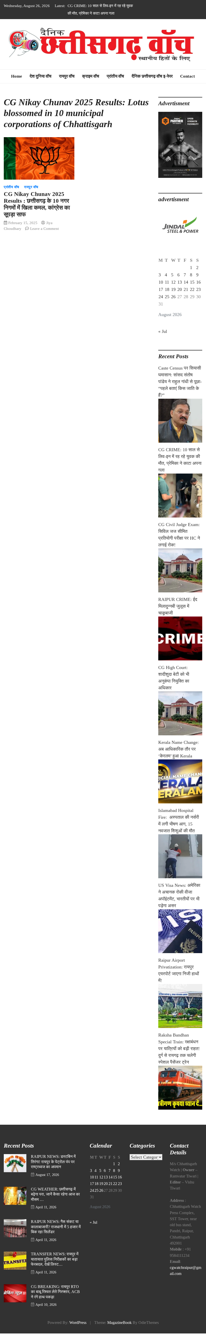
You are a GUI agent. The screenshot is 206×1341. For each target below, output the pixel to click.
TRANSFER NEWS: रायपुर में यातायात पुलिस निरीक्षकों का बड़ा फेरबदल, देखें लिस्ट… (54, 1259)
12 (173, 282)
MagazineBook (119, 1322)
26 (173, 296)
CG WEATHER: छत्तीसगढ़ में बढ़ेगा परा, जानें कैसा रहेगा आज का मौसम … (55, 1194)
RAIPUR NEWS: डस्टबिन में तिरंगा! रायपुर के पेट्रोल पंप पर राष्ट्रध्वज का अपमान (53, 1161)
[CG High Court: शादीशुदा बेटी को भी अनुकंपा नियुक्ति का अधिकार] (180, 713)
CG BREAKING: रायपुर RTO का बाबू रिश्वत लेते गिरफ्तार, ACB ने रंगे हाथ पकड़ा (55, 1291)
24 (161, 296)
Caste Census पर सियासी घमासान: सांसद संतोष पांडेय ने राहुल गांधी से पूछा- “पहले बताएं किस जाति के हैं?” (180, 382)
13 (179, 282)
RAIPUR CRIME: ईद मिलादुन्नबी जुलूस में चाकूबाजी (177, 606)
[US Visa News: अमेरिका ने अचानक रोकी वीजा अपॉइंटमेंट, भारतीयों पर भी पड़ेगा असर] (180, 931)
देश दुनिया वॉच (41, 76)
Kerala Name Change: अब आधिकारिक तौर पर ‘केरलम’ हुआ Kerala (178, 749)
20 (179, 289)
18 (167, 289)
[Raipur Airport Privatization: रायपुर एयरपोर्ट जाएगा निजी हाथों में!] (180, 1006)
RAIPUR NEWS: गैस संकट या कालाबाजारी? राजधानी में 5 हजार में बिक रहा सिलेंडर (56, 1226)
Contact (187, 76)
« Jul (162, 331)
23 (198, 289)
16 (198, 282)
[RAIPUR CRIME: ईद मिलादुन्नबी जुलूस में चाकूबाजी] (180, 638)
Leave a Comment (44, 228)
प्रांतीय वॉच (115, 76)
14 (186, 282)
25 (167, 296)
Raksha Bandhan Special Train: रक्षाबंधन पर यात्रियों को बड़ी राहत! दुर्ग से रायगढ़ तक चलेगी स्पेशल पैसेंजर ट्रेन (179, 1049)
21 (186, 289)
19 (173, 289)
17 (161, 289)
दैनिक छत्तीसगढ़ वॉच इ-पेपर (152, 76)
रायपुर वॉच (67, 76)
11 (167, 282)
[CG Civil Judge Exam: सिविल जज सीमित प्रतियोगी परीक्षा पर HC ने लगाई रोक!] (180, 570)
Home (16, 76)
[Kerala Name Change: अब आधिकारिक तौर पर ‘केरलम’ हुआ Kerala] (180, 781)
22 (192, 289)
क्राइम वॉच (90, 76)
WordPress (77, 1322)
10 (161, 282)
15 (192, 282)
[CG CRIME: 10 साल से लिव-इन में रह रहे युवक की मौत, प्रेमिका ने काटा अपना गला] (180, 496)
